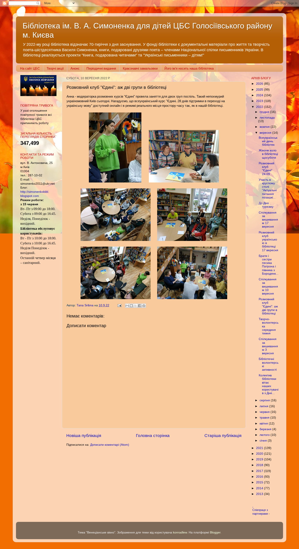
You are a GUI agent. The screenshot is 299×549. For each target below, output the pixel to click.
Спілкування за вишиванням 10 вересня (268, 286)
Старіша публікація (222, 435)
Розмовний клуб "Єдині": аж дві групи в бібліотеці (268, 306)
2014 (260, 488)
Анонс (75, 68)
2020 (260, 453)
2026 (260, 83)
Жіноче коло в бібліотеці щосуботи (268, 154)
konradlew (180, 532)
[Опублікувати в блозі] (131, 305)
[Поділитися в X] (135, 305)
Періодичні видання (101, 68)
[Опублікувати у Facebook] (139, 305)
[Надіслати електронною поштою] (127, 305)
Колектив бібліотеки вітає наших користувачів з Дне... (268, 384)
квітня (264, 423)
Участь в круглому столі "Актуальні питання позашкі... (268, 188)
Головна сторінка (153, 435)
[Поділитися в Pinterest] (144, 305)
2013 (260, 494)
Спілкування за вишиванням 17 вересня (268, 219)
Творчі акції (55, 68)
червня (265, 412)
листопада (267, 117)
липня (264, 406)
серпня (265, 400)
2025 (260, 89)
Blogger (215, 532)
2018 (260, 465)
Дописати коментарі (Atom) (109, 444)
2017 (260, 471)
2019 (260, 459)
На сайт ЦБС (30, 68)
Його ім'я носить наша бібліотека (189, 68)
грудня (265, 112)
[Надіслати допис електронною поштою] (119, 305)
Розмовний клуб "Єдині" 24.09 (266, 169)
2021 (260, 448)
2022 (260, 107)
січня (264, 440)
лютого (265, 435)
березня (266, 429)
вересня (266, 132)
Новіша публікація (83, 435)
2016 (260, 476)
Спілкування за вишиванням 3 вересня (268, 346)
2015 (260, 482)
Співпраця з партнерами (260, 511)
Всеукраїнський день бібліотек (268, 141)
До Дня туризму (266, 205)
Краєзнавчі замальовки (140, 68)
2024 (260, 95)
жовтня (265, 126)
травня (265, 417)
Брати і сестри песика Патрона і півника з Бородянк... (268, 264)
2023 (260, 101)
